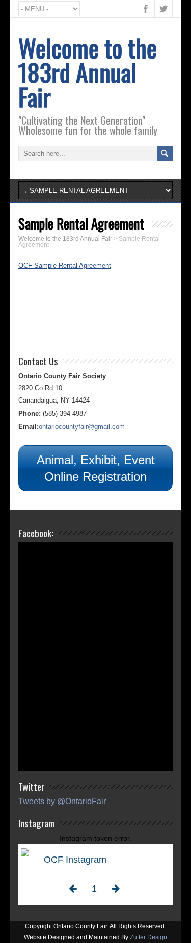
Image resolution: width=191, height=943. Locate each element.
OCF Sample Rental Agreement (64, 265)
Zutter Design (148, 937)
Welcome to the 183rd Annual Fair (87, 72)
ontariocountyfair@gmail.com (82, 427)
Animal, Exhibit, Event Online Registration (96, 468)
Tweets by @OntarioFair (62, 801)
